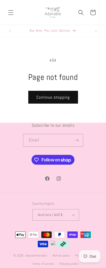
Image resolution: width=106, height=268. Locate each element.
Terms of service (43, 264)
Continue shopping (53, 97)
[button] (11, 13)
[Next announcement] (96, 31)
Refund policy (61, 255)
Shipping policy (69, 264)
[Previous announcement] (10, 31)
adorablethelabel (36, 255)
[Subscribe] (77, 140)
